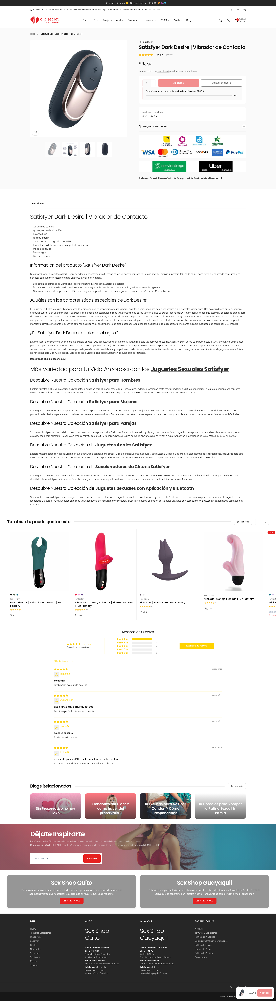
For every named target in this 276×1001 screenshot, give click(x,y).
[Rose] (143, 595)
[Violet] (82, 595)
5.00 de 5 (87, 644)
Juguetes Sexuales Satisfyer (190, 369)
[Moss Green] (14, 595)
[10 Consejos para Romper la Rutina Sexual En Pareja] (220, 806)
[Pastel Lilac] (273, 595)
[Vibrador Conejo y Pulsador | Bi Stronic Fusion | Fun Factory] (104, 585)
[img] (61, 669)
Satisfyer (146, 41)
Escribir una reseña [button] (196, 645)
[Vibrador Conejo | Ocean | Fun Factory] (234, 585)
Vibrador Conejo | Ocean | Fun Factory (229, 599)
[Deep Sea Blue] (17, 595)
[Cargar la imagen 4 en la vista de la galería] (104, 149)
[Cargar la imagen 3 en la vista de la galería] (87, 149)
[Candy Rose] (79, 595)
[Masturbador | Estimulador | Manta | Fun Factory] (40, 585)
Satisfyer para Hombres (114, 380)
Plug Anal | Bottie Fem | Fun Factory (162, 602)
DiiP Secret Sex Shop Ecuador (236, 996)
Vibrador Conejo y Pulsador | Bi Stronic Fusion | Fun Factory (104, 604)
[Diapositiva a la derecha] (231, 3)
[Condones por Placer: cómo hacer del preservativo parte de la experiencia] (110, 806)
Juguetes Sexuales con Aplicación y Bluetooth (144, 488)
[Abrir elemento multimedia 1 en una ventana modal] (78, 88)
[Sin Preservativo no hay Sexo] (55, 806)
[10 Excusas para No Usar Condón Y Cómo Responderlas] (165, 806)
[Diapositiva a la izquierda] (45, 3)
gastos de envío (163, 71)
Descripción (38, 203)
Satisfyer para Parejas (113, 423)
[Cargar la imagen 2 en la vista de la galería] (70, 149)
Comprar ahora (221, 83)
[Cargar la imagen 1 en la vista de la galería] (52, 149)
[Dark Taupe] (140, 595)
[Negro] (11, 595)
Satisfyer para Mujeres (113, 402)
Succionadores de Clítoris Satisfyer (132, 467)
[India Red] (76, 595)
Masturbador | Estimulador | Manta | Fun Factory (36, 604)
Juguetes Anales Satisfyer (123, 445)
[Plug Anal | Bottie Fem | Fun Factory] (169, 585)
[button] (85, 20)
